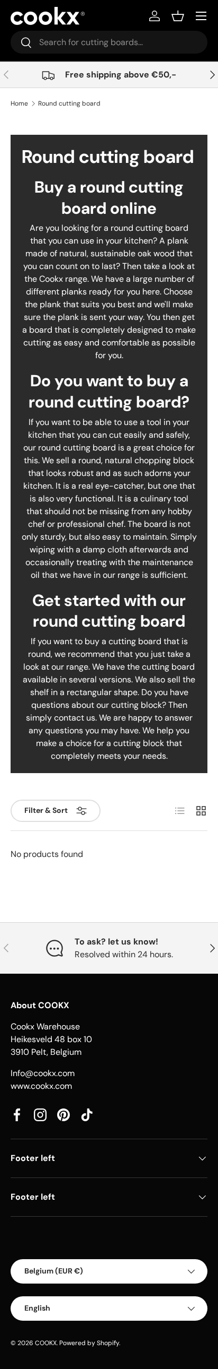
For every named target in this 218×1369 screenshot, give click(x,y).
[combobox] (109, 42)
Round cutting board (69, 103)
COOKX (46, 1343)
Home (19, 103)
